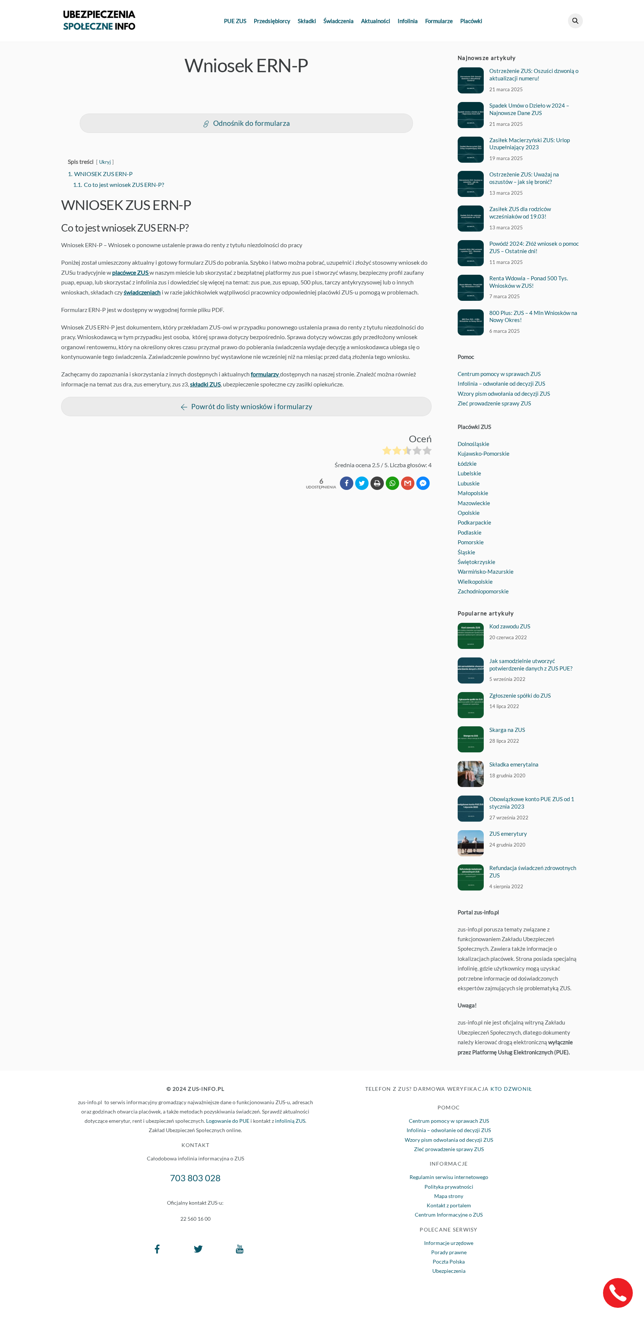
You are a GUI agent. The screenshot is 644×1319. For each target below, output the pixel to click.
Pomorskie (471, 542)
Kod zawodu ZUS (509, 626)
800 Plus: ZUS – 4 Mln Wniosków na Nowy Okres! (533, 316)
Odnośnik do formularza (251, 123)
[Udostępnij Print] (377, 483)
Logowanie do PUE (227, 1121)
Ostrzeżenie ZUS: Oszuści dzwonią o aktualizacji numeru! (533, 74)
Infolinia (408, 20)
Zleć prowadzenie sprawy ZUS (494, 403)
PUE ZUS (235, 20)
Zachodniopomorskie (483, 591)
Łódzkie (467, 463)
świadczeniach (142, 292)
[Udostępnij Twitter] (362, 483)
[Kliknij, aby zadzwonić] (618, 1293)
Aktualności (375, 20)
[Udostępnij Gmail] (407, 483)
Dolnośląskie (473, 443)
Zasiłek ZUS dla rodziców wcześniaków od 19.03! (520, 213)
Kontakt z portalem (449, 1205)
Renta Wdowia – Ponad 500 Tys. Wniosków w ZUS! (528, 282)
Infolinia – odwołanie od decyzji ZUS (501, 383)
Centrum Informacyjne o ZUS (449, 1214)
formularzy (265, 373)
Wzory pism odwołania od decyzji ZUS (504, 393)
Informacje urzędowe (448, 1243)
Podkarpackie (474, 522)
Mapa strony (448, 1196)
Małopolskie (473, 493)
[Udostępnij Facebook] (346, 483)
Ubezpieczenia (448, 1271)
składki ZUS (205, 384)
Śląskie (466, 552)
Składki (307, 20)
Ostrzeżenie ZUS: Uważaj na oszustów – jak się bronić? (524, 178)
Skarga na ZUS (507, 729)
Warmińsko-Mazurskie (486, 571)
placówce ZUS (130, 272)
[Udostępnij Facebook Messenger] (423, 483)
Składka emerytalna (514, 764)
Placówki (471, 20)
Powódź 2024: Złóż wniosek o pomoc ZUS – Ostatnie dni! (534, 247)
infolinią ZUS (290, 1121)
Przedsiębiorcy (272, 20)
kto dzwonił (511, 1089)
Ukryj (105, 162)
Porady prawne (449, 1252)
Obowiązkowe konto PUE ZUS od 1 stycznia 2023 (531, 803)
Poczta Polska (449, 1261)
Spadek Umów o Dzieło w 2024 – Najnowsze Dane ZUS (529, 109)
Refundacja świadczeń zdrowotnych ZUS (532, 871)
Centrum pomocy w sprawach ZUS (499, 373)
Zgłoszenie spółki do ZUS (520, 695)
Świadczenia (338, 20)
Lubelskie (469, 473)
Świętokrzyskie (476, 561)
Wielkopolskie (475, 581)
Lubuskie (469, 483)
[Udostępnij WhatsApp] (392, 483)
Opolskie (469, 512)
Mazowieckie (474, 503)
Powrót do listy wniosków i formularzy (251, 406)
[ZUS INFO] (99, 26)
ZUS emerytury (508, 833)
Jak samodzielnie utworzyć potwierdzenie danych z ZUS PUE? (530, 664)
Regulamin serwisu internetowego (449, 1177)
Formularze (439, 20)
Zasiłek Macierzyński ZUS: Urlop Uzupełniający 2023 (529, 144)
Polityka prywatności (448, 1186)
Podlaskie (470, 532)
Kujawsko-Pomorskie (483, 453)
